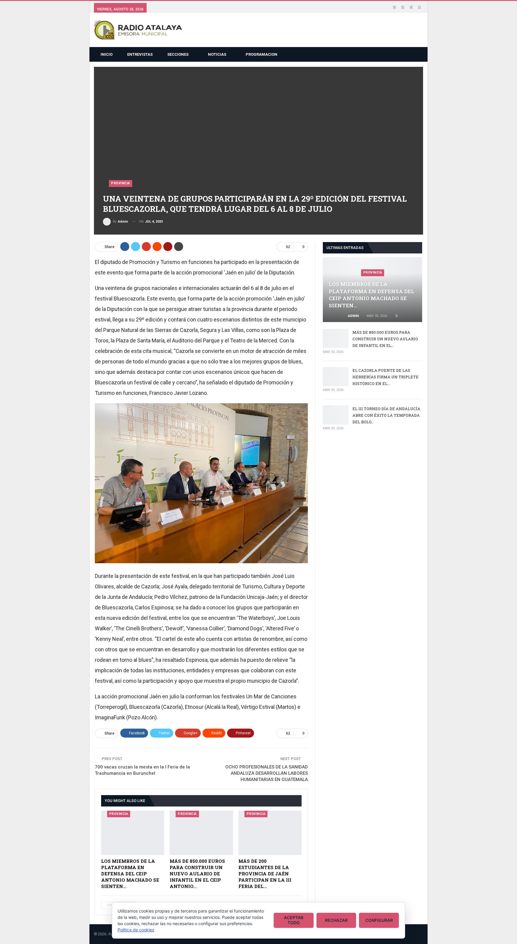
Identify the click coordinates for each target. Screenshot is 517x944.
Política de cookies (136, 929)
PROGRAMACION (261, 54)
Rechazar (336, 920)
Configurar (379, 920)
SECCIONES (177, 54)
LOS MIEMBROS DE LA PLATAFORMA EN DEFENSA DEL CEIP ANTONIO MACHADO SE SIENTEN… (371, 295)
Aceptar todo (293, 920)
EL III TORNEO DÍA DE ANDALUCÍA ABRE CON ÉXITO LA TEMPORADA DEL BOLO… (386, 415)
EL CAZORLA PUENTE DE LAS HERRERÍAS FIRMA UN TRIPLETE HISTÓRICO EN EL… (385, 377)
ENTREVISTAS (140, 54)
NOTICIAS (217, 54)
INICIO (106, 54)
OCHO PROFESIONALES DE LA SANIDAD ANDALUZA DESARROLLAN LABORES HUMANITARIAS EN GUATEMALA (266, 773)
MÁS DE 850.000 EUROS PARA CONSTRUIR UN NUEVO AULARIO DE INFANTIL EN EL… (385, 339)
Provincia (120, 183)
